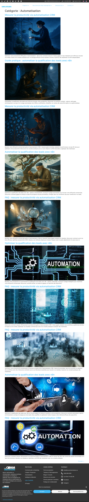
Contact (69, 5)
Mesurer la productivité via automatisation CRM (30, 15)
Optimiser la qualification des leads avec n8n (28, 243)
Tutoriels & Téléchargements (50, 472)
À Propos (27, 483)
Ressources (58, 5)
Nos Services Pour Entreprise (41, 5)
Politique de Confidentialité (8, 499)
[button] (86, 487)
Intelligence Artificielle (30, 477)
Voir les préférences (78, 491)
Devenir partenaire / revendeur (50, 479)
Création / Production (30, 472)
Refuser (60, 491)
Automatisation (28, 474)
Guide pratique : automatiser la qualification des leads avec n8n (38, 60)
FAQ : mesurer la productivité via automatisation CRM (33, 197)
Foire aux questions (48, 470)
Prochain (81, 461)
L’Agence (25, 5)
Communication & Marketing (32, 470)
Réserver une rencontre (49, 477)
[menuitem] (83, 1)
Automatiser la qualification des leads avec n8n (30, 151)
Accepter (42, 491)
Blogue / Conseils (47, 474)
